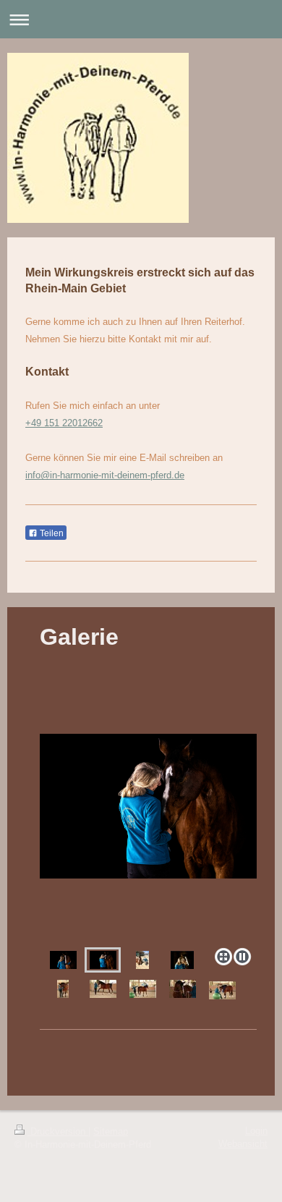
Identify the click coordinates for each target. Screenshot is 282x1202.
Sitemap (110, 1131)
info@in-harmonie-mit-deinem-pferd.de (104, 475)
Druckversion (57, 1131)
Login (256, 1130)
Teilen (51, 533)
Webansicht (243, 1143)
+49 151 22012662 (64, 423)
